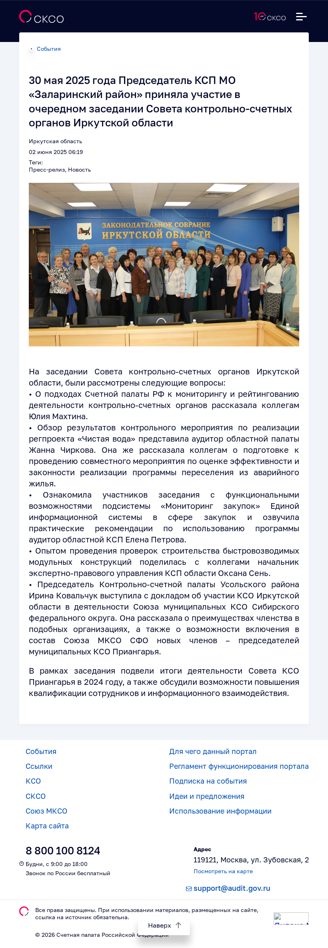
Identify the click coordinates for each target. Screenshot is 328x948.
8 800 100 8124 (63, 850)
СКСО (36, 796)
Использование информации (220, 810)
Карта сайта (47, 825)
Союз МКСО (46, 810)
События (49, 48)
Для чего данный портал (213, 751)
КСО (33, 780)
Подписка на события (208, 780)
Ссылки (39, 766)
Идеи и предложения (206, 796)
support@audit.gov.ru (232, 888)
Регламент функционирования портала (239, 766)
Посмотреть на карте (223, 871)
